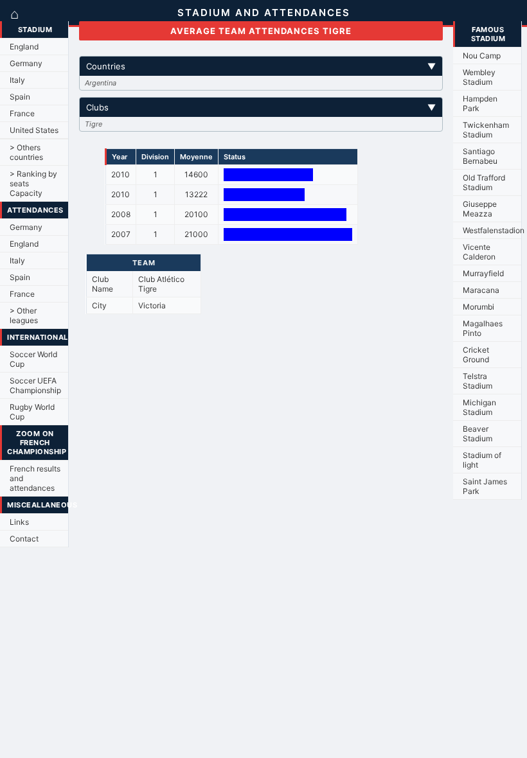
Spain (20, 96)
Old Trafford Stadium (484, 182)
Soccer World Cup (33, 359)
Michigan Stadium (479, 407)
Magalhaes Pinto (483, 328)
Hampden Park (480, 103)
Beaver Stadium (477, 433)
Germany (26, 63)
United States (34, 130)
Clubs (261, 107)
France (22, 113)
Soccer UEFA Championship (35, 385)
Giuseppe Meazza (480, 208)
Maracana (481, 290)
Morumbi (478, 307)
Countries (261, 66)
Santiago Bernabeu (480, 156)
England (24, 46)
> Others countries (26, 152)
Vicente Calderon (479, 251)
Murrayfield (483, 273)
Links (19, 522)
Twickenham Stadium (486, 129)
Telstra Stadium (477, 381)
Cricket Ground (476, 354)
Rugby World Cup (32, 411)
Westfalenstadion (492, 230)
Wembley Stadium (479, 77)
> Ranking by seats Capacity (33, 183)
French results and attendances (35, 478)
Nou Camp (482, 55)
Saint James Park (485, 486)
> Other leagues (24, 315)
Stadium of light (482, 460)
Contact (24, 538)
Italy (17, 80)
